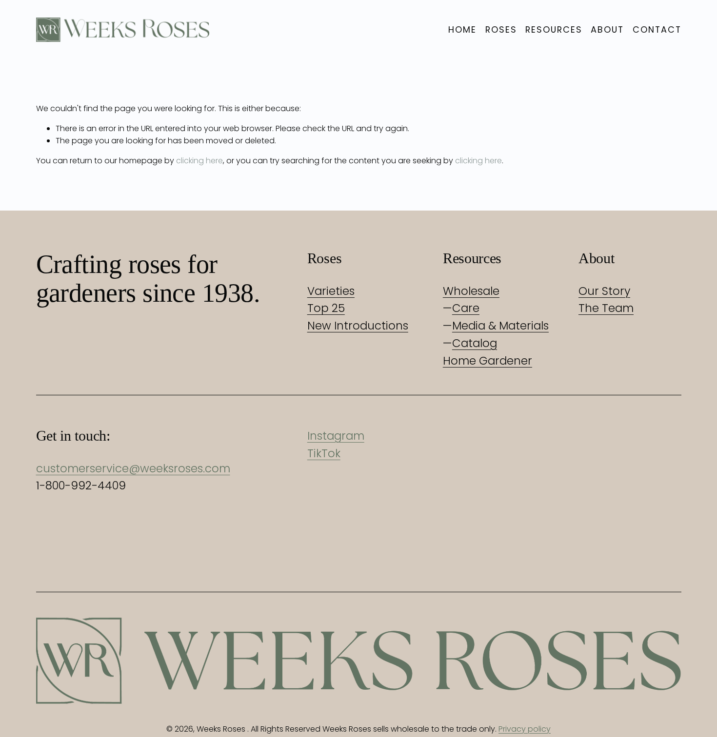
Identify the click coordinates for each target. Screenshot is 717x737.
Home (462, 29)
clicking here (199, 160)
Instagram (335, 436)
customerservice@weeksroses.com (133, 468)
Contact (657, 29)
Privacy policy (524, 729)
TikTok (323, 453)
